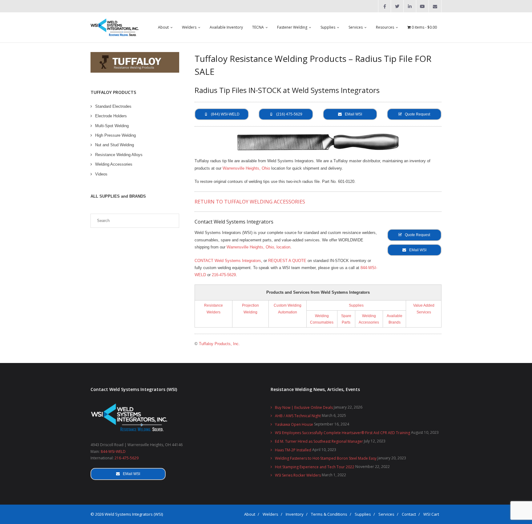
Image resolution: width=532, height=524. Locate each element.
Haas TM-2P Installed (293, 450)
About (249, 514)
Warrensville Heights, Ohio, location (258, 247)
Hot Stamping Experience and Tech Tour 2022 (314, 467)
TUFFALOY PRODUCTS (113, 92)
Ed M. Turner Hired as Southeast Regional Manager (319, 441)
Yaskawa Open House (294, 424)
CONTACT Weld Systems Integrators (228, 260)
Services (386, 514)
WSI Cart (431, 514)
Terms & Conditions (329, 514)
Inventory (295, 514)
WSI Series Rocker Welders (298, 475)
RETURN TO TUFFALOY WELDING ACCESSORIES (250, 201)
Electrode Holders (111, 116)
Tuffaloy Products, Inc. (219, 343)
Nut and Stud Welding (114, 145)
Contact (409, 514)
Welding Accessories (113, 164)
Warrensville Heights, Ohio (246, 168)
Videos (101, 174)
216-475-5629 (224, 274)
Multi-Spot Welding (112, 125)
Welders (270, 514)
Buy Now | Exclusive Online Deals (304, 407)
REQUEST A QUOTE (287, 260)
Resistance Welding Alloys (119, 154)
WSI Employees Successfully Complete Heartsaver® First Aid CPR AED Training (342, 432)
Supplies (356, 305)
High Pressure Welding (115, 135)
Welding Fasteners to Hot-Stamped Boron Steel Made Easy (326, 458)
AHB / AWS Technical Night (298, 415)
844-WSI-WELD (113, 451)
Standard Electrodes (113, 106)
